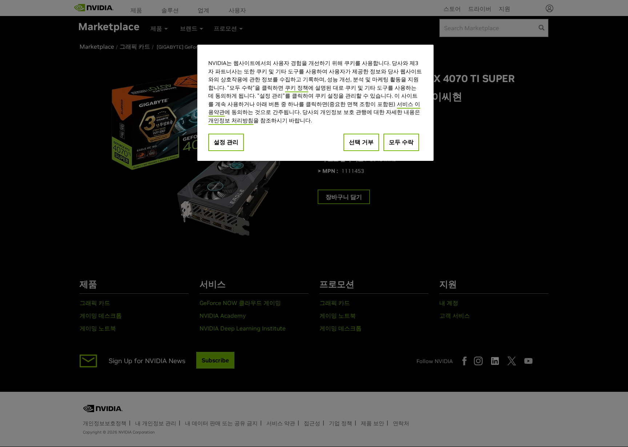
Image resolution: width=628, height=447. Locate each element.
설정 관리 (226, 142)
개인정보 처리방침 (230, 120)
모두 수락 (401, 142)
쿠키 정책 (296, 87)
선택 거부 (361, 142)
